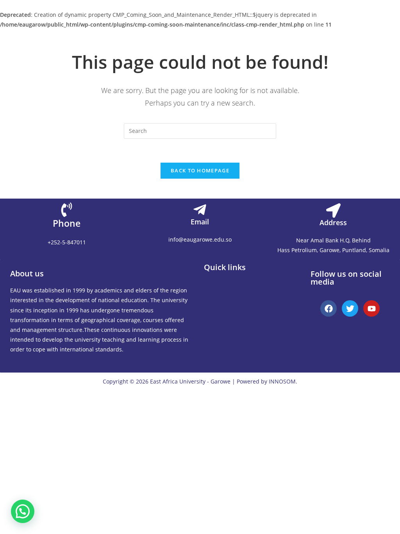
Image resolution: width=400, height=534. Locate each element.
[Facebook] (328, 308)
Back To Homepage (200, 170)
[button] (209, 285)
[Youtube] (371, 308)
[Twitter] (350, 308)
